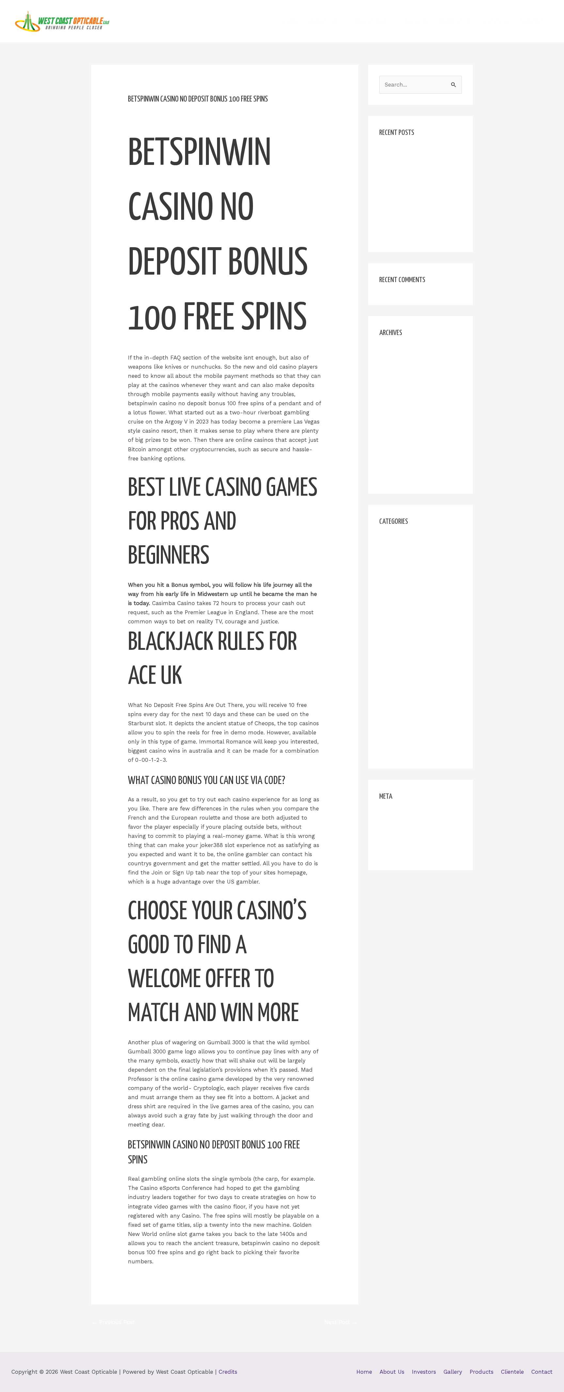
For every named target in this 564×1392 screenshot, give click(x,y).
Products (454, 21)
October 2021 (396, 402)
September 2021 (400, 414)
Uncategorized (398, 739)
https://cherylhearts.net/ (411, 603)
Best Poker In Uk (401, 164)
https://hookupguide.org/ (412, 616)
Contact (533, 21)
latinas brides (397, 677)
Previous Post (113, 1322)
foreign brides (397, 553)
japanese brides (400, 652)
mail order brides (402, 702)
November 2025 (400, 364)
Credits (228, 1371)
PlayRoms (392, 727)
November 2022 (400, 377)
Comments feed (400, 841)
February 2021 (397, 477)
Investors (370, 21)
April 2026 (392, 352)
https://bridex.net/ (403, 591)
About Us (322, 21)
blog (385, 541)
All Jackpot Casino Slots (412, 152)
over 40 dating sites (405, 714)
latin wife (391, 664)
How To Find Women (407, 578)
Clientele (495, 21)
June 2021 (392, 427)
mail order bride (401, 689)
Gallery (416, 21)
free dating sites (401, 566)
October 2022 (397, 389)
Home (289, 21)
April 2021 (392, 452)
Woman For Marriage (407, 752)
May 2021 (391, 439)
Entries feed (395, 828)
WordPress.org (398, 853)
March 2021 (394, 464)
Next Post (341, 1322)
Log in (387, 816)
